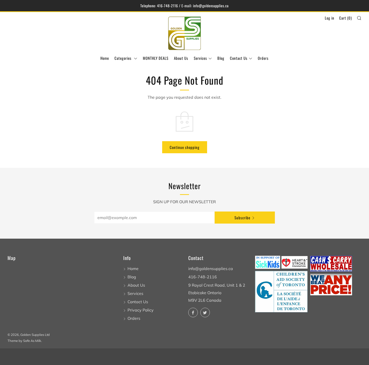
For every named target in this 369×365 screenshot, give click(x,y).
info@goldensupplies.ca (210, 268)
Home (104, 58)
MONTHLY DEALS (155, 58)
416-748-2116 (202, 276)
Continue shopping (185, 147)
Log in (329, 18)
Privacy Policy (141, 309)
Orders (263, 58)
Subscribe (242, 217)
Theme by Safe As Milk (24, 341)
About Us (181, 58)
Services (200, 58)
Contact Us (239, 58)
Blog (220, 58)
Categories (123, 58)
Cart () (345, 18)
